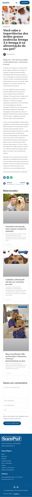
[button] (16, 2)
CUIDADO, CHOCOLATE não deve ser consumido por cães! (15, 282)
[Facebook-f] (14, 487)
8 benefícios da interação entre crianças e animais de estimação (16, 229)
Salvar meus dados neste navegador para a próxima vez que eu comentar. (16, 417)
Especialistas (6, 26)
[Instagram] (17, 487)
